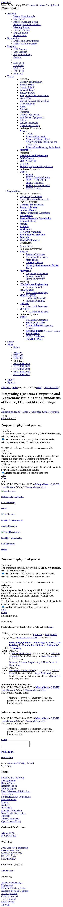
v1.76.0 (29, 763)
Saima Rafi (55, 676)
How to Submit (27, 87)
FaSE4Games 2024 (10, 850)
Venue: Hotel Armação (24, 16)
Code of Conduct (21, 30)
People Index (26, 246)
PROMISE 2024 (9, 836)
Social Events (20, 35)
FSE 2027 (18, 352)
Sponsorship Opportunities (26, 41)
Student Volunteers (29, 122)
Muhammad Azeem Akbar (35, 487)
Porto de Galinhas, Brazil (25, 21)
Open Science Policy (30, 125)
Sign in (10, 379)
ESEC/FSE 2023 (21, 363)
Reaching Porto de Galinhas (27, 24)
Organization (13, 191)
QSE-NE (37, 634)
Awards (17, 57)
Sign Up (5, 904)
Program (11, 46)
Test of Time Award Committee (35, 199)
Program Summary (22, 54)
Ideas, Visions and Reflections (34, 95)
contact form (7, 757)
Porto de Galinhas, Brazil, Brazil (43, 5)
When (4, 481)
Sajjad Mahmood (42, 673)
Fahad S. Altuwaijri (31, 412)
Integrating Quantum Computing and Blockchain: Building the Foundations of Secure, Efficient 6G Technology (35, 645)
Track (4, 415)
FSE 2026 (18, 355)
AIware (29, 133)
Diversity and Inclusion (31, 81)
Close (4, 478)
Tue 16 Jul (18, 65)
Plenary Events (27, 84)
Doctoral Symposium (30, 114)
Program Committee (35, 276)
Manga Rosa (41, 484)
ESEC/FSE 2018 (21, 374)
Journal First (25, 98)
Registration (19, 19)
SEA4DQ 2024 (8, 858)
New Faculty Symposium (32, 117)
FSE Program (20, 49)
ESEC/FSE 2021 (21, 369)
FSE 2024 (6, 387)
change (50, 627)
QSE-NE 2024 (51, 387)
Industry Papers (27, 92)
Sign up (11, 382)
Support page (6, 766)
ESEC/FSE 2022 (21, 366)
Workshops (25, 112)
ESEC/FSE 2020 (21, 371)
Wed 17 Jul (18, 68)
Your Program (20, 51)
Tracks (10, 76)
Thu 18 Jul (18, 71)
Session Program (9, 615)
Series (16, 347)
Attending (12, 13)
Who (3, 409)
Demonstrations (27, 103)
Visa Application (21, 27)
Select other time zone (39, 442)
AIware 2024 (7, 833)
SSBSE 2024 (7, 870)
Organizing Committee (31, 196)
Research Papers (27, 90)
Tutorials (24, 120)
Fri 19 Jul (18, 73)
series (15, 387)
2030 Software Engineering (14, 848)
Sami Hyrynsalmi (50, 412)
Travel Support (20, 32)
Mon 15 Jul (18, 62)
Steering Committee (35, 254)
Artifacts (24, 109)
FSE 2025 (18, 358)
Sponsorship (13, 38)
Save (3, 475)
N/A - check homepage (37, 292)
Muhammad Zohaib (10, 412)
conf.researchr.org (15, 763)
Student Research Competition (34, 101)
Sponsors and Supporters (25, 43)
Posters (23, 106)
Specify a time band (38, 472)
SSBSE (29, 174)
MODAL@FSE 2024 (11, 853)
